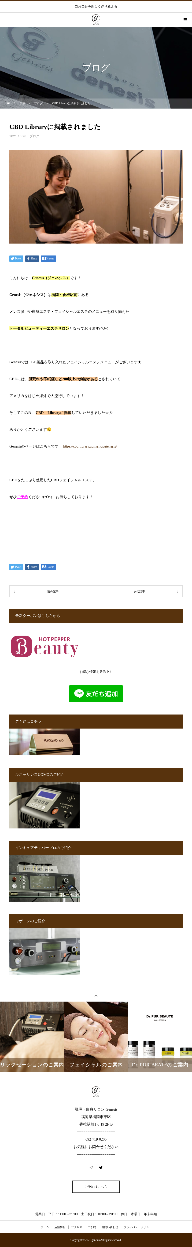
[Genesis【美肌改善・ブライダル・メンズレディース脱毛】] (96, 1092)
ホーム (45, 1227)
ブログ (34, 136)
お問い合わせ (109, 1227)
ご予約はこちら (96, 1187)
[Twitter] (100, 1167)
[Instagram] (91, 1167)
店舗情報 (60, 1227)
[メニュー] (185, 20)
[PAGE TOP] (96, 996)
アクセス (76, 1227)
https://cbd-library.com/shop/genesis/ (90, 446)
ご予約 (22, 497)
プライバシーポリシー (138, 1227)
